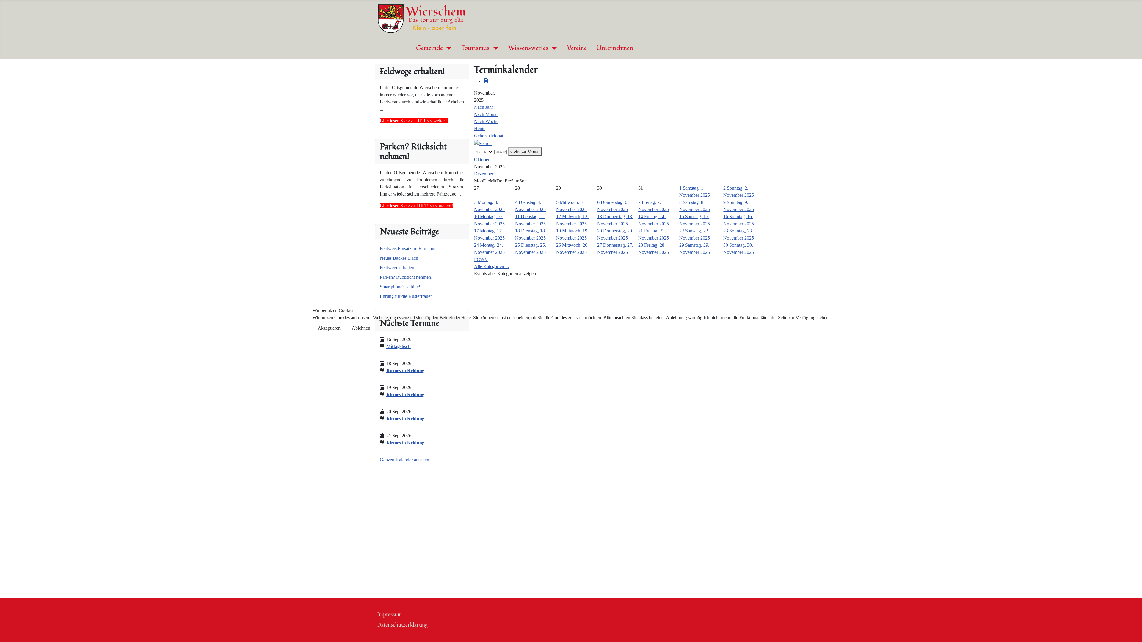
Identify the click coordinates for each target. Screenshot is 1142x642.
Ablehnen (361, 328)
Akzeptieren (329, 328)
